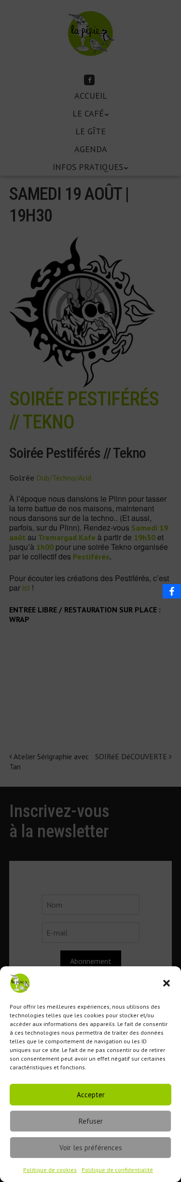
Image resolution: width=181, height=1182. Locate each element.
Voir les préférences (90, 1147)
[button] (166, 983)
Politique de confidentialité (117, 1169)
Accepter (91, 1094)
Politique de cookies (50, 1169)
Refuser (91, 1121)
